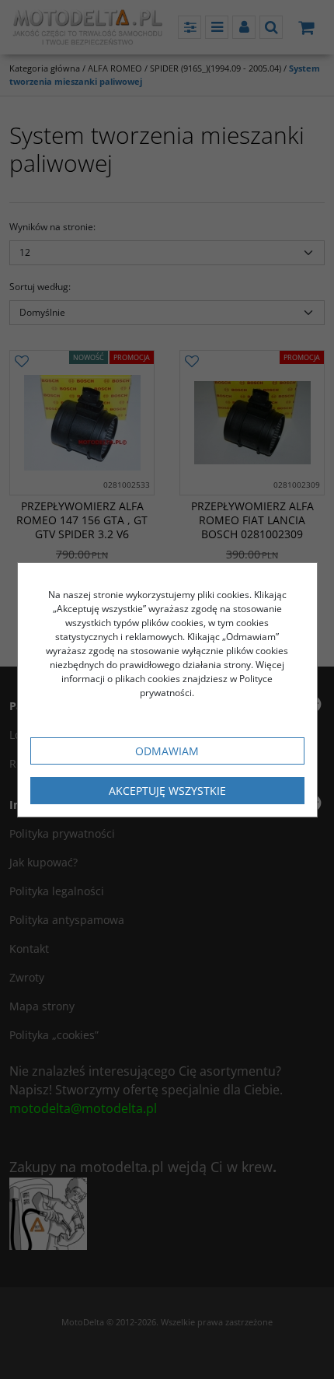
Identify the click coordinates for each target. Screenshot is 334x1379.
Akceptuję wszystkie (167, 790)
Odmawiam (167, 751)
